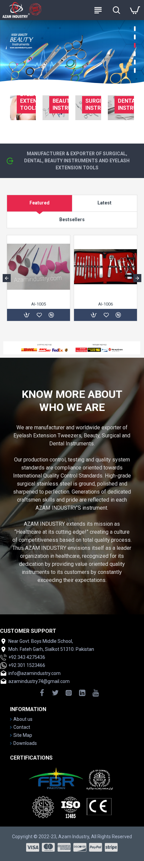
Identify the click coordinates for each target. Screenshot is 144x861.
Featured (39, 202)
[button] (7, 278)
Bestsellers (72, 219)
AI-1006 (105, 304)
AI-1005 (38, 304)
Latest (104, 202)
